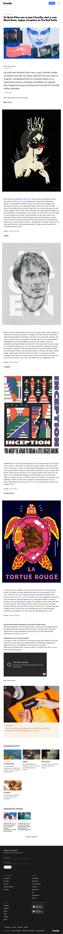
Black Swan (27, 199)
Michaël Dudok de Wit (22, 597)
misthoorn (30, 482)
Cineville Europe (36, 884)
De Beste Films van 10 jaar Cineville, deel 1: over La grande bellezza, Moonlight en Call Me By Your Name (10, 827)
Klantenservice (35, 895)
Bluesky (5, 911)
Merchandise (35, 889)
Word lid (52, 3)
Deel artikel (8, 92)
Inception (47, 468)
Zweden (26, 927)
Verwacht (6, 884)
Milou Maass (13, 362)
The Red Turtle (9, 764)
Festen (35, 337)
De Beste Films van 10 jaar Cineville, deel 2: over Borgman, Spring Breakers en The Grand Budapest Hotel (24, 826)
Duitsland (20, 927)
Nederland (8, 927)
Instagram (6, 905)
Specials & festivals (8, 886)
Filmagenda (7, 878)
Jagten (6, 339)
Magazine (6, 889)
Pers (33, 892)
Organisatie (35, 881)
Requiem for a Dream (19, 201)
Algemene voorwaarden (28, 930)
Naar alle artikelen (31, 836)
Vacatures (34, 886)
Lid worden (9, 725)
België (14, 927)
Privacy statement (16, 930)
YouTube (6, 916)
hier (52, 647)
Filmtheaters (35, 878)
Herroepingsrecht (40, 930)
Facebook (6, 908)
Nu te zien (6, 881)
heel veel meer (22, 634)
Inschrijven (7, 867)
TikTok (5, 914)
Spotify (5, 919)
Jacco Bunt (13, 489)
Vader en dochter (36, 597)
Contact (34, 898)
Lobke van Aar (14, 231)
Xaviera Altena (14, 615)
